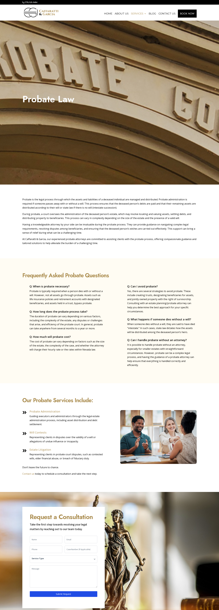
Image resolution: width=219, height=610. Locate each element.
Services (137, 14)
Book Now (187, 13)
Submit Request (63, 594)
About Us (122, 14)
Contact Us (167, 14)
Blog (152, 14)
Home (108, 14)
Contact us (28, 473)
